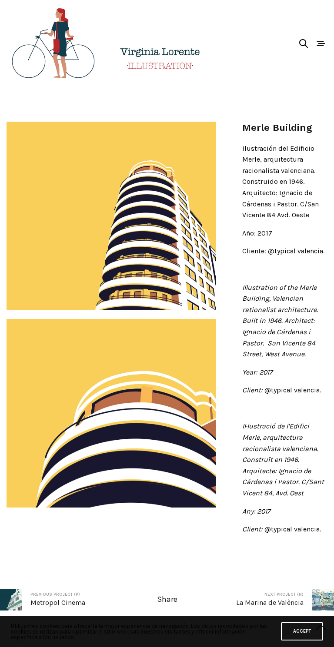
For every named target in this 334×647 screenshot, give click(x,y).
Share (167, 599)
